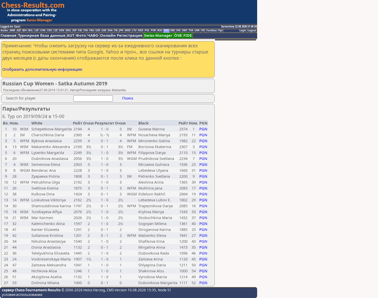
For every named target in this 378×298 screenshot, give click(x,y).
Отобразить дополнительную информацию (42, 69)
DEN (61, 30)
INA (110, 30)
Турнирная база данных (41, 35)
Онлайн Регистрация (121, 35)
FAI (80, 30)
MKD (128, 30)
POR (153, 30)
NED (140, 30)
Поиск (127, 98)
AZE (19, 30)
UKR (197, 30)
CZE (55, 30)
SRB (172, 30)
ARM (12, 30)
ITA (116, 30)
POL (147, 30)
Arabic (4, 30)
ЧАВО (92, 35)
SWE (184, 30)
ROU (160, 30)
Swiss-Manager (158, 35)
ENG (68, 30)
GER (97, 30)
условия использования (22, 294)
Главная (8, 35)
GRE (104, 30)
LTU (134, 30)
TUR (190, 30)
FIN (86, 30)
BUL (30, 30)
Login (242, 30)
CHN (43, 30)
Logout (252, 30)
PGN (203, 128)
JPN (121, 30)
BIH (24, 30)
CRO (49, 30)
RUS (166, 30)
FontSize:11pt (214, 30)
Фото (81, 35)
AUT (70, 35)
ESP (75, 30)
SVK (178, 30)
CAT (36, 30)
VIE (203, 30)
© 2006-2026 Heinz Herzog (83, 290)
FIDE (187, 35)
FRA (91, 30)
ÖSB (178, 35)
